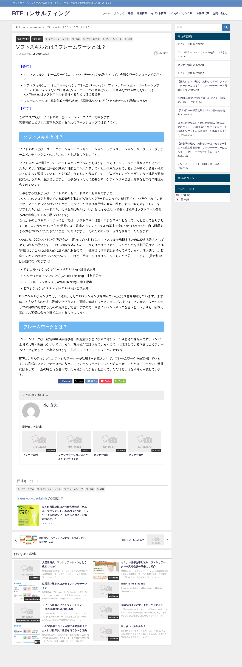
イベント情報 (158, 13)
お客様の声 (202, 13)
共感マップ (77, 349)
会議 (77, 39)
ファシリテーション (58, 39)
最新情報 (142, 13)
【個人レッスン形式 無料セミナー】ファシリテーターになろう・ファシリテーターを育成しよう (202, 85)
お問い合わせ (220, 13)
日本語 (185, 199)
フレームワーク (114, 39)
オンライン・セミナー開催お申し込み (199, 164)
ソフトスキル (93, 39)
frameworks (23, 39)
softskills (37, 39)
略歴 (130, 13)
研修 (130, 39)
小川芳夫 (163, 53)
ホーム (106, 13)
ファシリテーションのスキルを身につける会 (202, 52)
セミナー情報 (185, 65)
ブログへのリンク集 (181, 13)
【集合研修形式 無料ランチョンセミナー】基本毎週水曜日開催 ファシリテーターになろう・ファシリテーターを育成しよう (202, 147)
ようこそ (119, 13)
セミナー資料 (185, 44)
